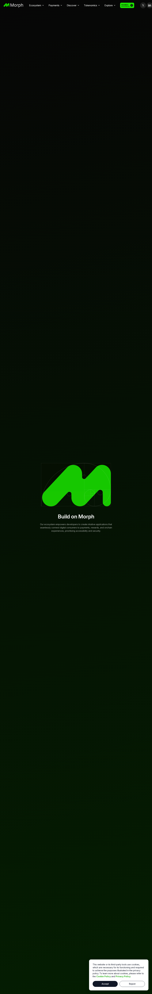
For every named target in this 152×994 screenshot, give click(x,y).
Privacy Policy (123, 976)
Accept (105, 984)
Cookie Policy (103, 976)
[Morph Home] (13, 5)
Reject (132, 984)
